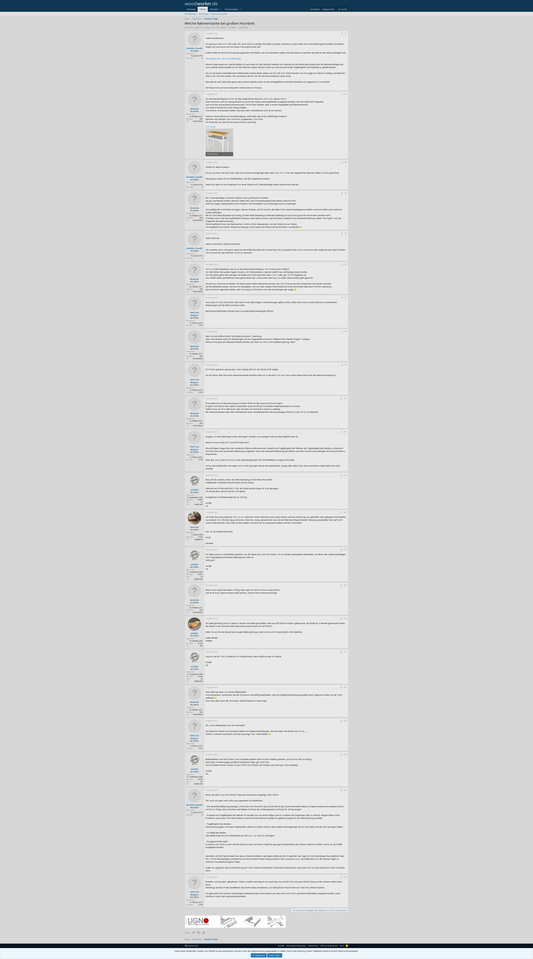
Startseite (191, 9)
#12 (345, 475)
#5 (346, 233)
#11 (345, 432)
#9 (346, 365)
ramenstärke (243, 27)
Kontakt (281, 945)
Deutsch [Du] (192, 945)
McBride (194, 108)
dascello (194, 527)
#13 (345, 512)
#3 (346, 162)
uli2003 (194, 489)
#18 (345, 687)
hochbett (232, 27)
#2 (346, 94)
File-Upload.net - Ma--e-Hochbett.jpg (223, 58)
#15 (345, 585)
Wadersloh (198, 504)
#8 (346, 331)
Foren (203, 9)
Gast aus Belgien (194, 314)
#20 (345, 754)
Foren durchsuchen (219, 14)
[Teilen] (342, 33)
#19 (345, 720)
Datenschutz (313, 945)
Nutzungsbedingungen (296, 945)
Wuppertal (199, 539)
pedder (194, 633)
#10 (345, 398)
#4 (346, 193)
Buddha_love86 (193, 27)
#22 (345, 877)
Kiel (201, 645)
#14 (345, 549)
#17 (345, 652)
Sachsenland (198, 121)
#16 (345, 618)
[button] (221, 9)
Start (342, 945)
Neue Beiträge (190, 14)
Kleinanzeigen (231, 9)
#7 (346, 297)
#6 (346, 264)
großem (223, 27)
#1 (346, 33)
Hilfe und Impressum (329, 945)
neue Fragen (204, 14)
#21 (345, 790)
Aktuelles (214, 9)
